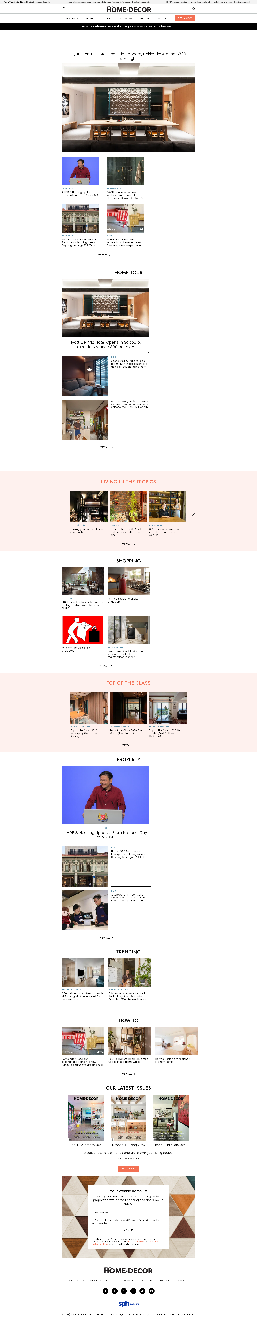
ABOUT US (74, 1280)
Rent (114, 847)
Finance (108, 18)
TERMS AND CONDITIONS (133, 1280)
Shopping (145, 18)
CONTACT (111, 1280)
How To (162, 18)
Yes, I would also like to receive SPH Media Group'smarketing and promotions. (126, 1222)
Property (91, 18)
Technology (115, 647)
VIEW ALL (105, 447)
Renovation (126, 18)
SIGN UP (128, 1230)
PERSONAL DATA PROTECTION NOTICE (168, 1280)
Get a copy (185, 18)
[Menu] (64, 9)
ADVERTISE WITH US (93, 1280)
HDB (113, 357)
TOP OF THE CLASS (128, 683)
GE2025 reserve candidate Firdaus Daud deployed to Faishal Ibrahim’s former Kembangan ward (139, 2)
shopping (128, 561)
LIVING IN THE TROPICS (128, 481)
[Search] (193, 9)
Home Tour (128, 272)
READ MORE (101, 255)
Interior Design (70, 18)
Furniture (68, 598)
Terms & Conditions (135, 1241)
